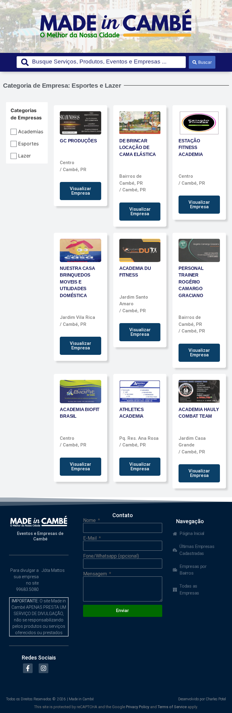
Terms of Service (172, 707)
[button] (80, 191)
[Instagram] (43, 668)
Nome (90, 520)
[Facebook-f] (28, 668)
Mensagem (95, 574)
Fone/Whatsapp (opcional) (111, 556)
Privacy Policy (137, 707)
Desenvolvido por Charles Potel (202, 699)
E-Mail (90, 538)
